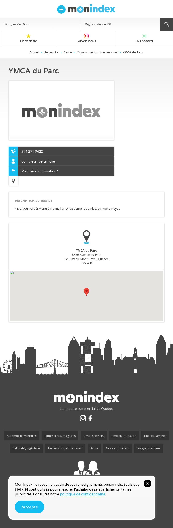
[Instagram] (83, 418)
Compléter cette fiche (38, 161)
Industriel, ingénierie (26, 448)
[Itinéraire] (13, 181)
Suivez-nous (86, 41)
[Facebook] (90, 418)
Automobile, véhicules (22, 436)
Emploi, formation (124, 436)
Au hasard (144, 41)
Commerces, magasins (60, 436)
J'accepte (29, 507)
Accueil (34, 52)
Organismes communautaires (97, 52)
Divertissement (93, 436)
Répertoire (51, 52)
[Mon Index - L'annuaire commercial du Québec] (92, 8)
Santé (68, 52)
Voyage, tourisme (149, 448)
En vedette (28, 41)
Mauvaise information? (39, 171)
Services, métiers (117, 448)
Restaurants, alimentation (65, 448)
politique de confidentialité (82, 494)
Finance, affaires (155, 436)
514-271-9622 (32, 151)
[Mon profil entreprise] (86, 472)
